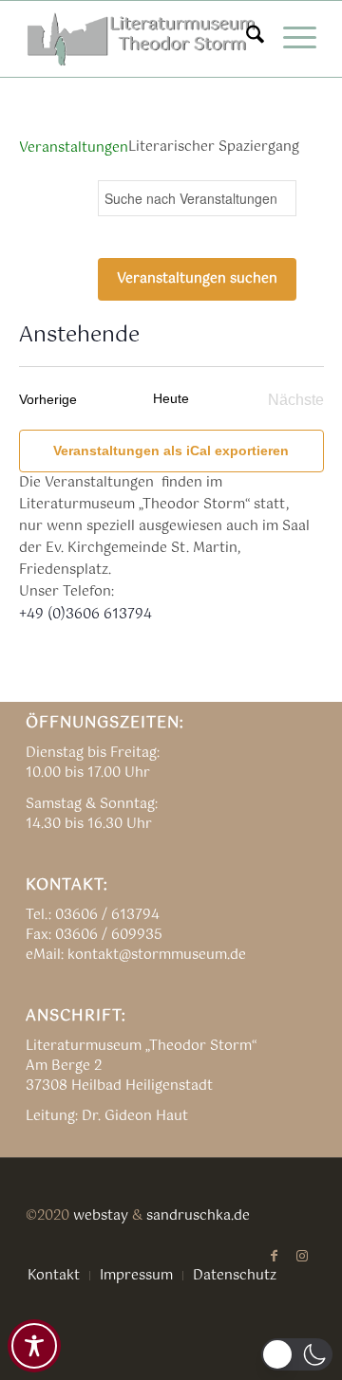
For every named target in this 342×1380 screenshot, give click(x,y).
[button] (296, 1354)
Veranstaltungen (73, 148)
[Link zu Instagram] (302, 1256)
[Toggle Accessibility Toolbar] (34, 1346)
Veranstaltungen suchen (197, 278)
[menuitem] (245, 39)
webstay (100, 1216)
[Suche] (245, 39)
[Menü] (290, 39)
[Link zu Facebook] (273, 1256)
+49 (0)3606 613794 (85, 614)
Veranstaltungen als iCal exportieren (171, 450)
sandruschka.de (198, 1216)
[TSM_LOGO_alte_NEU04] (142, 39)
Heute (171, 398)
